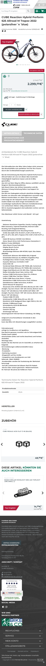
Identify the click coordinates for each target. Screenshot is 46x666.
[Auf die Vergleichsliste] (5, 77)
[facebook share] (3, 31)
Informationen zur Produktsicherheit (14, 139)
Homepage (11, 651)
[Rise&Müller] (26, 5)
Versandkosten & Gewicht (19, 91)
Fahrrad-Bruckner (21, 660)
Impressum (35, 651)
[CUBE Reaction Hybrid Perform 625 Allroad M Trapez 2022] (23, 51)
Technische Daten (33, 133)
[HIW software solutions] (40, 660)
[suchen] (28, 11)
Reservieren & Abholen (29, 114)
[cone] (17, 7)
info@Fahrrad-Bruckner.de (12, 577)
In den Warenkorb (14, 109)
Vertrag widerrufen (11, 543)
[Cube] (17, 5)
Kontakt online (23, 651)
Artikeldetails (11, 133)
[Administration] (43, 662)
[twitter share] (5, 31)
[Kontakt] (43, 4)
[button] (18, 64)
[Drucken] (42, 29)
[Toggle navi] (2, 1)
